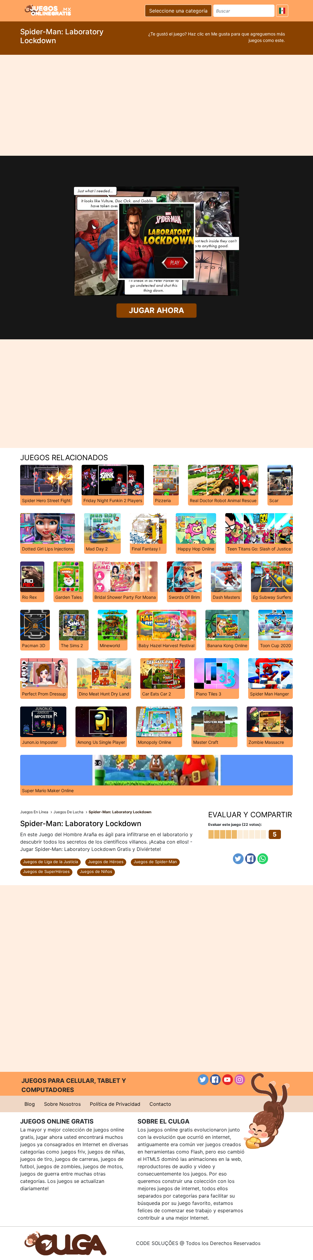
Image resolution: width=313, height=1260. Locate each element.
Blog (29, 1104)
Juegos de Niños (96, 871)
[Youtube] (227, 1079)
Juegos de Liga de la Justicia (50, 861)
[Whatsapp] (262, 858)
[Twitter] (238, 858)
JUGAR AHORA (156, 310)
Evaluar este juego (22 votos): (235, 824)
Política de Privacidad (115, 1104)
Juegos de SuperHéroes (46, 871)
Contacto (160, 1104)
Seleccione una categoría (178, 11)
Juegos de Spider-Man (155, 861)
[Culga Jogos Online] (65, 1243)
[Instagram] (239, 1079)
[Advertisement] (156, 105)
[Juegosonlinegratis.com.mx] (48, 9)
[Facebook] (250, 858)
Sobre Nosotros (62, 1104)
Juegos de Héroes (105, 861)
